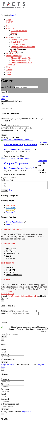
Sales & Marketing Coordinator (20, 144)
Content (4, 323)
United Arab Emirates (14, 222)
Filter (3, 99)
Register (9, 22)
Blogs (8, 256)
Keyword (5, 177)
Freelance (11, 210)
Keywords (5, 128)
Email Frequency (8, 130)
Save (4, 135)
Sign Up (5, 409)
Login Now (26, 411)
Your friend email (8, 313)
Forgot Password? (8, 364)
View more (42, 142)
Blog (8, 67)
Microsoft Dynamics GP (20, 60)
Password (5, 354)
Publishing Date (7, 180)
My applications (12, 253)
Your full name (7, 311)
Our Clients (15, 35)
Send (4, 337)
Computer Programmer (16, 163)
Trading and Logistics (19, 40)
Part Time (11, 208)
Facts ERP (10, 37)
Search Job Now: (8, 87)
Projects (14, 33)
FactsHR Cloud (12, 53)
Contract (10, 212)
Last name (5, 389)
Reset (11, 190)
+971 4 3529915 (7, 294)
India (8, 224)
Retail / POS (16, 42)
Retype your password (10, 404)
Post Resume (11, 251)
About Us (10, 28)
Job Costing (15, 51)
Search (4, 92)
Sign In (4, 362)
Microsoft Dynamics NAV (21, 62)
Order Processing (18, 44)
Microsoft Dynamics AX (21, 58)
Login (8, 19)
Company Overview (19, 31)
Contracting (15, 49)
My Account (11, 249)
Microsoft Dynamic (13, 56)
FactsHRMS (11, 270)
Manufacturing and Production (23, 46)
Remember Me (10, 359)
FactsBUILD (11, 272)
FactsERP (10, 268)
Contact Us (10, 65)
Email (3, 125)
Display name (6, 379)
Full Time (11, 205)
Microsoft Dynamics (14, 274)
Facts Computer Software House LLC (23, 296)
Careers (9, 70)
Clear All (4, 96)
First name (5, 384)
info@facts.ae (6, 291)
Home (8, 26)
